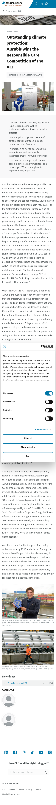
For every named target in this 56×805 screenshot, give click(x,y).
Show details (41, 430)
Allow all (28, 438)
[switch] (49, 402)
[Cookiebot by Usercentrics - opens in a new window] (41, 346)
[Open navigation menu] (51, 3)
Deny (28, 456)
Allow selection (28, 447)
